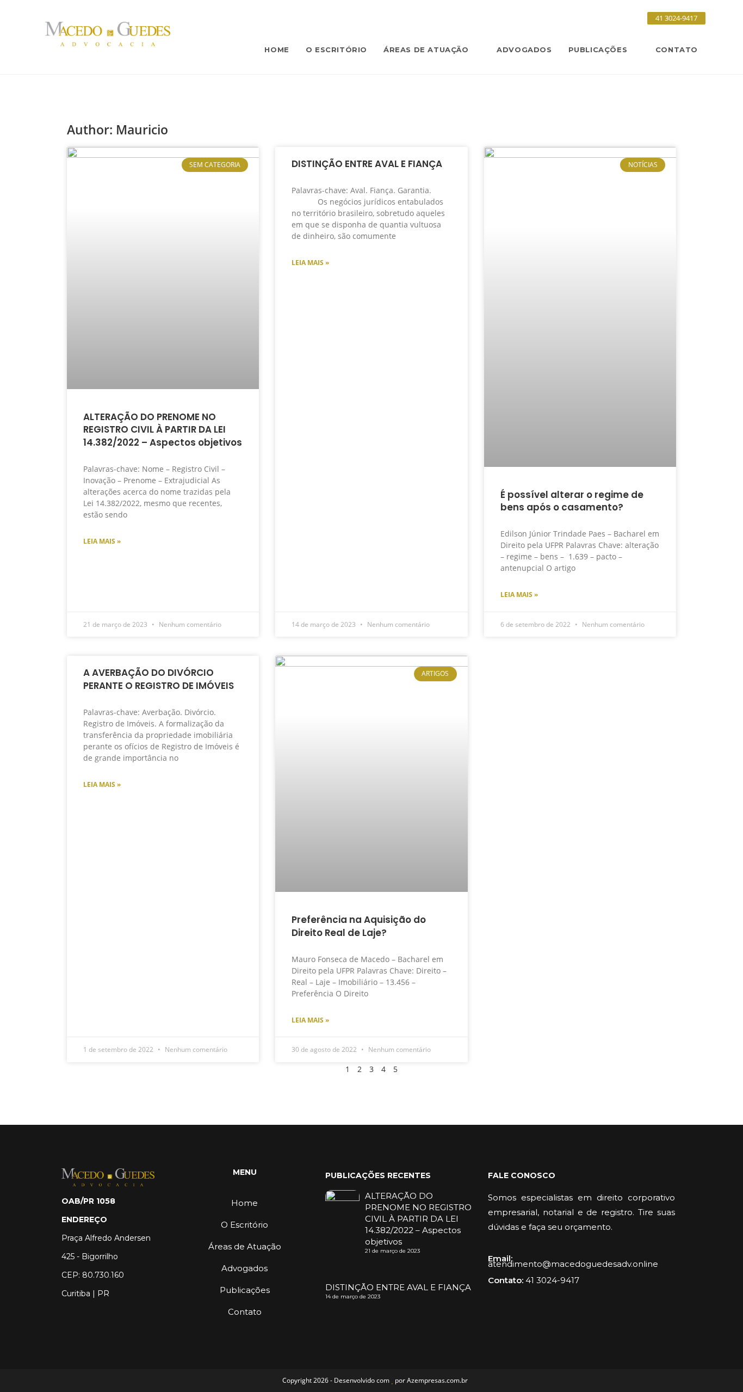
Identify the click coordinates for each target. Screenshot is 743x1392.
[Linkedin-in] (610, 18)
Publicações (245, 1290)
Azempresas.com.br (437, 1380)
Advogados (244, 1268)
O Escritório (244, 1224)
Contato (245, 1312)
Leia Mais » (102, 541)
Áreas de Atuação (244, 1246)
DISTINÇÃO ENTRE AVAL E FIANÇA (367, 163)
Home (244, 1203)
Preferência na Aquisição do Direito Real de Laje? (359, 926)
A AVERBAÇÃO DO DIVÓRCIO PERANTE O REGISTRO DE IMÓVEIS (158, 679)
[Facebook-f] (581, 18)
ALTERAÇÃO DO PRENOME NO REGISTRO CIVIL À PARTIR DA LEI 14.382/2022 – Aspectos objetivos (162, 429)
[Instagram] (596, 18)
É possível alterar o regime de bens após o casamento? (571, 501)
